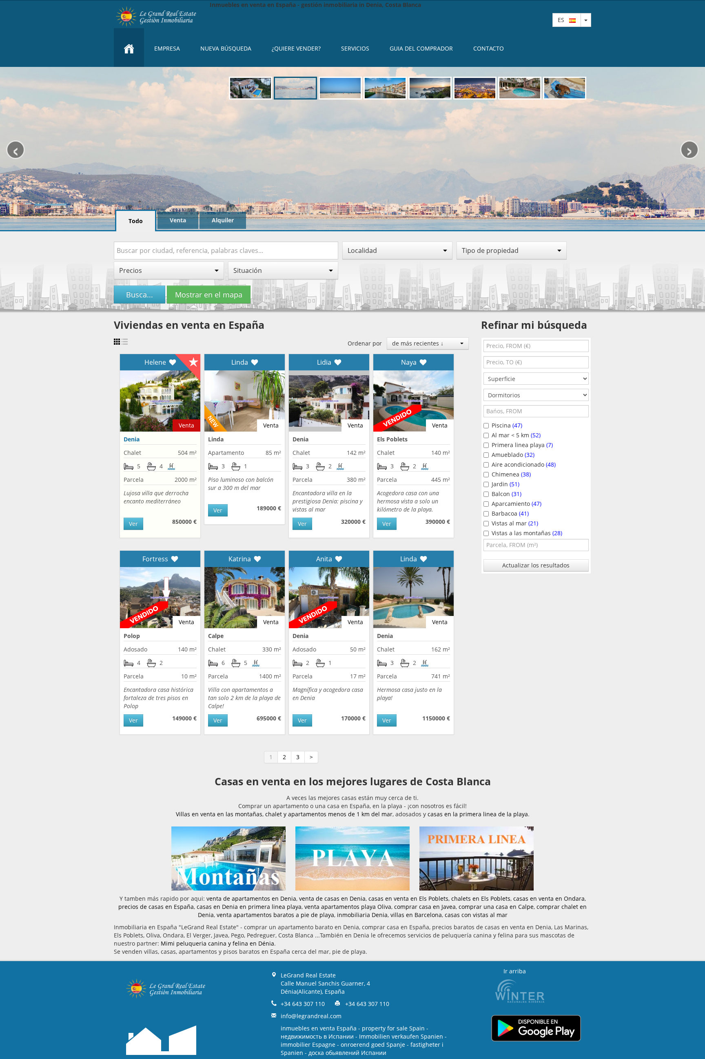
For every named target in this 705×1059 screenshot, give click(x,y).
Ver (133, 523)
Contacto (488, 48)
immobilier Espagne (308, 1044)
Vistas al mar (515, 523)
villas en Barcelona (416, 915)
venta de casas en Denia (332, 898)
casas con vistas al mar (476, 915)
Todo (136, 221)
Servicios (355, 48)
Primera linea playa (522, 445)
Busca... (139, 294)
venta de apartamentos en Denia (251, 898)
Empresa (167, 48)
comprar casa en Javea (425, 907)
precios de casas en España (156, 907)
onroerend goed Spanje (373, 1044)
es (563, 20)
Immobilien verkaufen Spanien (401, 1036)
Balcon (506, 494)
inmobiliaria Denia (362, 915)
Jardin (505, 484)
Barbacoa (510, 513)
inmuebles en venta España (319, 1028)
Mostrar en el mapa (208, 294)
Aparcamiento (516, 503)
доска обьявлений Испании (347, 1053)
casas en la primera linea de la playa (478, 814)
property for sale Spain (393, 1028)
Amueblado (513, 455)
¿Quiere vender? (296, 48)
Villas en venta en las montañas (219, 814)
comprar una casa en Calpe (496, 907)
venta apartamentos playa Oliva (347, 907)
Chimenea (511, 474)
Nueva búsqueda (225, 48)
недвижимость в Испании (317, 1036)
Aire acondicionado (524, 464)
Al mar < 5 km (516, 435)
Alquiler (223, 220)
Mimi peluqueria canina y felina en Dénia (217, 943)
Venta (178, 220)
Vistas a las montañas (527, 533)
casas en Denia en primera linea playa (249, 907)
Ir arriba (514, 971)
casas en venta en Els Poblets (408, 898)
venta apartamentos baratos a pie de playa (275, 915)
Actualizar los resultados (536, 565)
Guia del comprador (421, 48)
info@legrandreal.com (311, 1016)
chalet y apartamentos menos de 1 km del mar (328, 814)
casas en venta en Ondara (549, 898)
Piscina (507, 425)
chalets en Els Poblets (480, 898)
